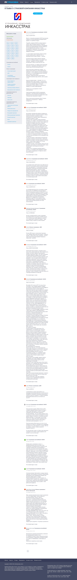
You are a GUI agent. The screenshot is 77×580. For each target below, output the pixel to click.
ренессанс (53, 570)
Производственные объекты (13, 87)
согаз (62, 571)
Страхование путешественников (11, 76)
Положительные (9, 36)
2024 (8, 45)
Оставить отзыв (45, 2)
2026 (12, 43)
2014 (12, 53)
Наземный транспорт (11, 121)
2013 (17, 53)
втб (48, 573)
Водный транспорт (11, 117)
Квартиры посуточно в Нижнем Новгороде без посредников (59, 566)
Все (8, 43)
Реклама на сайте (53, 2)
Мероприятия (37, 2)
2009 (8, 58)
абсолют (55, 571)
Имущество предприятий (12, 110)
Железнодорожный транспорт (13, 115)
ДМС (8, 73)
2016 (17, 50)
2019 (17, 48)
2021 (8, 48)
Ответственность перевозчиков (11, 81)
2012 (8, 55)
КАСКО (8, 66)
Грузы (8, 119)
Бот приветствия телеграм (56, 567)
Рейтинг (21, 2)
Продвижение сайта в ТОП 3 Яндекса (55, 565)
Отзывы (31, 2)
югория (58, 571)
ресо (68, 571)
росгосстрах (49, 571)
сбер (70, 571)
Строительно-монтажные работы (12, 106)
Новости (26, 2)
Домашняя (7, 6)
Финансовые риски (11, 108)
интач (65, 571)
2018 (8, 50)
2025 (16, 43)
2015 (8, 53)
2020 (12, 48)
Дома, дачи (9, 99)
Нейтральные (9, 38)
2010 (17, 55)
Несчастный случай (11, 71)
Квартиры (9, 97)
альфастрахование (61, 570)
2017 (12, 50)
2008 (12, 58)
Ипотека (9, 95)
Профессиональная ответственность (11, 85)
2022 (17, 45)
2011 (12, 55)
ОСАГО (8, 64)
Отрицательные (9, 39)
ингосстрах (68, 570)
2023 (12, 45)
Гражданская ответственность (13, 89)
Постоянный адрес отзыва (31, 103)
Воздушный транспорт (12, 112)
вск (56, 570)
